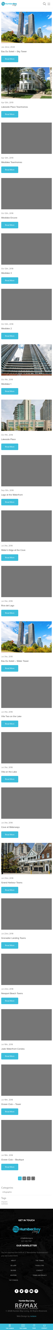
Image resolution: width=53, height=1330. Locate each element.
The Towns (40, 1260)
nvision (33, 1316)
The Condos (13, 1280)
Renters (13, 1275)
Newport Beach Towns (12, 993)
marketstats (4, 1204)
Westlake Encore (9, 217)
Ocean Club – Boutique (12, 1159)
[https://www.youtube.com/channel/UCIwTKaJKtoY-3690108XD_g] (31, 1291)
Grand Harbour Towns (11, 882)
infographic (7, 1192)
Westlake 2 (6, 328)
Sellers (13, 1265)
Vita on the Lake (9, 771)
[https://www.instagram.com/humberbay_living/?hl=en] (26, 1291)
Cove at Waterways (10, 827)
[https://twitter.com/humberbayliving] (22, 1291)
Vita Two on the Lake (11, 716)
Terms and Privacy (40, 1275)
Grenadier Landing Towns (13, 938)
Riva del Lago (7, 605)
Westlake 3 (6, 273)
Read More (9, 59)
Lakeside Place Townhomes (14, 107)
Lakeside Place (8, 439)
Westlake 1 (6, 384)
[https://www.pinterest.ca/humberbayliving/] (36, 1291)
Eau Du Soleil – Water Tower (15, 661)
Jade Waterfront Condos (13, 1048)
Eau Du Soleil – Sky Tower (14, 51)
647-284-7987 (26, 1241)
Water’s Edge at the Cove (13, 550)
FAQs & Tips (39, 1265)
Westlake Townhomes (11, 162)
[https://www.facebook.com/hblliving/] (17, 1291)
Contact (39, 1270)
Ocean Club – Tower (11, 1104)
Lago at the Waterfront (12, 494)
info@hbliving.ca (26, 1238)
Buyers (13, 1270)
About (13, 1260)
